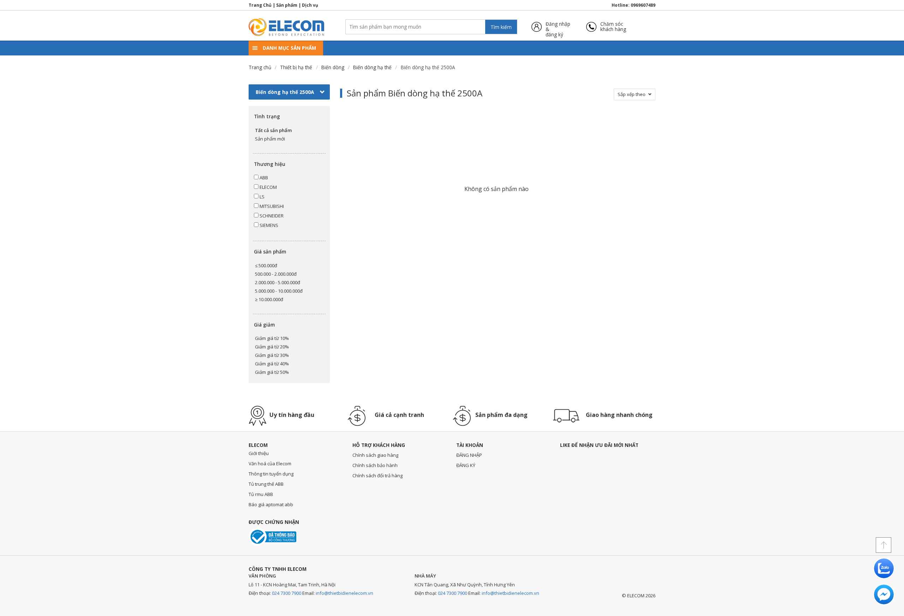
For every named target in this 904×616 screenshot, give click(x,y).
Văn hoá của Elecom (270, 463)
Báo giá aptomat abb (271, 504)
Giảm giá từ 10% (272, 338)
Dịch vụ (310, 5)
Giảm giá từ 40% (272, 363)
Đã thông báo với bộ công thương (272, 537)
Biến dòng (332, 67)
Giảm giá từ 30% (272, 355)
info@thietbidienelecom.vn (344, 593)
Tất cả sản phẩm (273, 130)
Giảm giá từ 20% (272, 346)
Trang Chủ (260, 5)
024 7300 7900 (286, 593)
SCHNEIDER (271, 216)
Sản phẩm (286, 5)
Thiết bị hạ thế (296, 67)
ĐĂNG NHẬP (469, 455)
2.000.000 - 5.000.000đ (277, 282)
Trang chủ (260, 67)
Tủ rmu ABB (261, 494)
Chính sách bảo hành (375, 465)
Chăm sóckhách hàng (613, 26)
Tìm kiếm (501, 27)
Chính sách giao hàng (375, 455)
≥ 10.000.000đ (269, 299)
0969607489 (643, 5)
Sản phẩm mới (270, 139)
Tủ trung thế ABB (266, 484)
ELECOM (267, 187)
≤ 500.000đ (266, 265)
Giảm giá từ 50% (272, 372)
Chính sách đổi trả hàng (377, 475)
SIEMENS (268, 225)
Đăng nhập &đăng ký (558, 26)
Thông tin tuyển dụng (271, 474)
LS (261, 196)
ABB (263, 177)
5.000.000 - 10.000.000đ (279, 291)
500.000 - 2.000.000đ (276, 274)
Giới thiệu (259, 453)
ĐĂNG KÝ (465, 465)
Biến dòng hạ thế (372, 67)
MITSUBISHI (271, 206)
